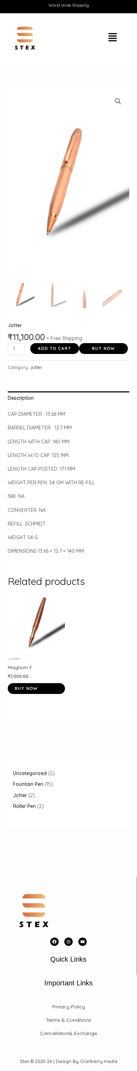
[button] (93, 38)
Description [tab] (21, 398)
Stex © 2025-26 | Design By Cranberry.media (68, 1061)
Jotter (15, 325)
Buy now (103, 348)
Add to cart (54, 348)
